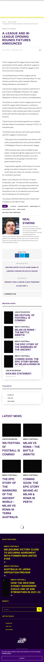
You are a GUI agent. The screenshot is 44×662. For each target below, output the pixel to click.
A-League (13, 206)
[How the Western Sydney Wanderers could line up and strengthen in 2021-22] (5, 587)
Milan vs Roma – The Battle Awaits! (25, 332)
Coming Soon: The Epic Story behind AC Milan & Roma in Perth (27, 363)
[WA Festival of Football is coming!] (8, 317)
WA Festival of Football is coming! (25, 318)
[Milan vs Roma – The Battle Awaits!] (8, 332)
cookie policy (6, 653)
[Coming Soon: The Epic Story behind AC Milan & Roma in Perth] (8, 361)
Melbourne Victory (8, 209)
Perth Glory (21, 209)
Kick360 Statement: (19, 373)
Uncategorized (22, 312)
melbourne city (35, 206)
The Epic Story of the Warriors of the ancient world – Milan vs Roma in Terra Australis (10, 498)
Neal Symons (6, 50)
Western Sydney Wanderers (11, 212)
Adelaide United (23, 206)
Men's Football (9, 29)
